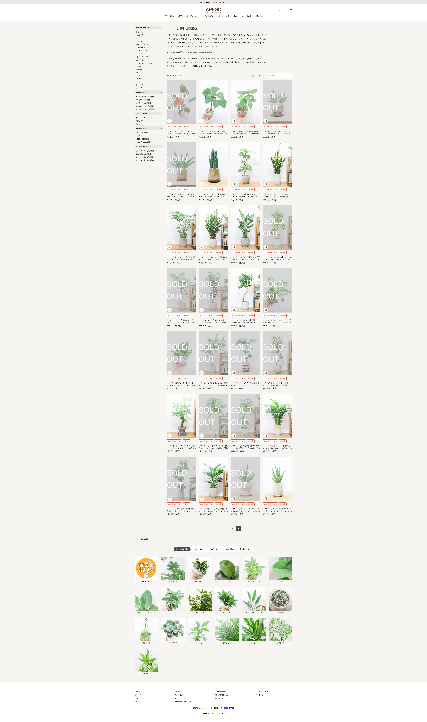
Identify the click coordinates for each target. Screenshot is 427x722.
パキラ (138, 75)
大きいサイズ (140, 124)
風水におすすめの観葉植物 (145, 106)
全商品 (180, 16)
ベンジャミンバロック (143, 57)
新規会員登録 (179, 695)
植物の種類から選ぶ (182, 549)
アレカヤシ (139, 79)
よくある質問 (224, 16)
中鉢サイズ (139, 121)
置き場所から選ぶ (245, 549)
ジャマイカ (139, 88)
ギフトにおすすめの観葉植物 (146, 109)
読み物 (249, 16)
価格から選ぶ (230, 549)
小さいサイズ (140, 118)
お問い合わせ (238, 16)
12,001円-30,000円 (143, 142)
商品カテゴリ (139, 691)
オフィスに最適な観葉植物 (145, 160)
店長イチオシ (140, 32)
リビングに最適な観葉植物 (145, 151)
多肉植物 (139, 66)
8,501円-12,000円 (142, 139)
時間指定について (220, 698)
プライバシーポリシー (181, 698)
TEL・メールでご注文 (261, 691)
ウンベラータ (140, 47)
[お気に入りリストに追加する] (169, 121)
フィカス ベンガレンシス (144, 51)
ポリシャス (139, 85)
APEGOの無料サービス (222, 691)
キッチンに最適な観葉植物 (145, 157)
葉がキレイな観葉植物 (143, 103)
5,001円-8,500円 (142, 136)
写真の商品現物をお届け (222, 695)
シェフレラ (139, 35)
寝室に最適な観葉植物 (143, 154)
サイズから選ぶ (214, 549)
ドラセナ (139, 82)
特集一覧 (258, 16)
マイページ (138, 701)
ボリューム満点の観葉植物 (145, 97)
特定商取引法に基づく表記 (183, 701)
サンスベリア (140, 38)
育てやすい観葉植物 (143, 100)
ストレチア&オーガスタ (144, 63)
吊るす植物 (139, 69)
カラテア (139, 54)
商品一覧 (168, 16)
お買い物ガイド (209, 16)
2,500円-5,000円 (142, 133)
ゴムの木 (139, 41)
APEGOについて (192, 16)
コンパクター (140, 60)
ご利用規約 (178, 691)
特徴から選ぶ (199, 549)
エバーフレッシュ (142, 44)
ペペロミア (139, 72)
